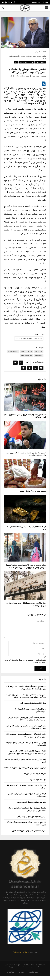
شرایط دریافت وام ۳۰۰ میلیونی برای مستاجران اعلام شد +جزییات (25, 416)
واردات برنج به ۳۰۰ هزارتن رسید (33, 491)
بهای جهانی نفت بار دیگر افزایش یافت (31, 802)
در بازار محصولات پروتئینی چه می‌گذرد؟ (31, 816)
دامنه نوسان (38, 355)
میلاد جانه (35, 76)
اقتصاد (37, 62)
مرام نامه (45, 2)
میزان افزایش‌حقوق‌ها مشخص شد (33, 703)
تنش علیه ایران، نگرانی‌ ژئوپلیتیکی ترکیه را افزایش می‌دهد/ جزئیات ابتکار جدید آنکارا (27, 718)
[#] (2, 2)
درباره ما (21, 972)
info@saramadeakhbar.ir (20, 952)
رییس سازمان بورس (26, 355)
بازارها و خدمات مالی (24, 62)
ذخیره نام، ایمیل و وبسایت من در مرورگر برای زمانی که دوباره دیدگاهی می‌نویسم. (25, 661)
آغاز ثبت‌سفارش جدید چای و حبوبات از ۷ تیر (29, 830)
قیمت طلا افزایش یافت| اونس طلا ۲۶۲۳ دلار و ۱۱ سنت (26, 528)
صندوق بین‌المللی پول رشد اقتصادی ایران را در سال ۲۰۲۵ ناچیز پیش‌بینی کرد (27, 809)
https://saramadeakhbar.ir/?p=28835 (29, 338)
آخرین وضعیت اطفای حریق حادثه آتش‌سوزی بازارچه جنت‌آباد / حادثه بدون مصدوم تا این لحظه (26, 696)
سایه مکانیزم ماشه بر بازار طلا (35, 773)
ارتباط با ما (10, 972)
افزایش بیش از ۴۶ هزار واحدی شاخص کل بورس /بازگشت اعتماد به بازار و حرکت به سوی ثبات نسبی (27, 752)
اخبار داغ (43, 62)
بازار (33, 62)
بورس (16, 62)
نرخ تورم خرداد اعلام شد (37, 779)
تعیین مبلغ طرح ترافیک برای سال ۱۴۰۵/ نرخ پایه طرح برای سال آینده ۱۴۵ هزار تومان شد (26, 687)
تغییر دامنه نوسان (13, 352)
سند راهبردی (36, 2)
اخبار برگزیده (38, 352)
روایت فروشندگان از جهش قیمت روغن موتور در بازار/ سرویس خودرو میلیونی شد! (26, 735)
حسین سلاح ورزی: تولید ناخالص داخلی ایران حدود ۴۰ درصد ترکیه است (26, 454)
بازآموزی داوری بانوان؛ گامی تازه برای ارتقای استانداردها (25, 768)
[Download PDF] (43, 85)
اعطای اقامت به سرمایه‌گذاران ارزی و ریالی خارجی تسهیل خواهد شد (26, 604)
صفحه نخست (33, 972)
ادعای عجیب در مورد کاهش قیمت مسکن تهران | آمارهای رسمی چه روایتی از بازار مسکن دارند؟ (26, 566)
